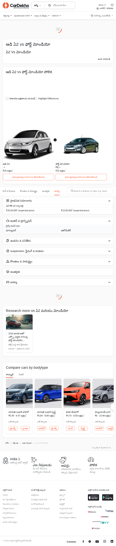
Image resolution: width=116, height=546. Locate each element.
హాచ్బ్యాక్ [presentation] (9, 374)
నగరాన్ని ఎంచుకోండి (102, 15)
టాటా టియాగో (72, 412)
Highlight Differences (48, 98)
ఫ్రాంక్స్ (13, 428)
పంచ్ (70, 428)
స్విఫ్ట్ (83, 428)
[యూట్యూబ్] (97, 542)
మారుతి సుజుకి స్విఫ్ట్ (46, 412)
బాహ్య (57, 191)
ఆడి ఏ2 (6, 164)
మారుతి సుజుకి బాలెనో (18, 412)
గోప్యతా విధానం (8, 508)
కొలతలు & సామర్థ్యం (28, 191)
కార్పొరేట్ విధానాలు (9, 513)
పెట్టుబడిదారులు (8, 518)
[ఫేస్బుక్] (83, 542)
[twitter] (90, 542)
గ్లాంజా (25, 428)
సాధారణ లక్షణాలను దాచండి (22, 98)
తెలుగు (101, 5)
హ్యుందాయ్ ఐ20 (102, 412)
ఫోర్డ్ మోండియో (62, 164)
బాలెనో (42, 428)
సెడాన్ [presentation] (21, 374)
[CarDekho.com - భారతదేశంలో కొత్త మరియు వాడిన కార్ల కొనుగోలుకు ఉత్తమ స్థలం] (16, 5)
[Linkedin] (112, 542)
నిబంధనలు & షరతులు (11, 504)
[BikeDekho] (92, 512)
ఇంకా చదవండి (104, 59)
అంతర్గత (45, 191)
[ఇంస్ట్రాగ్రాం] (104, 542)
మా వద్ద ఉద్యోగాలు (9, 499)
